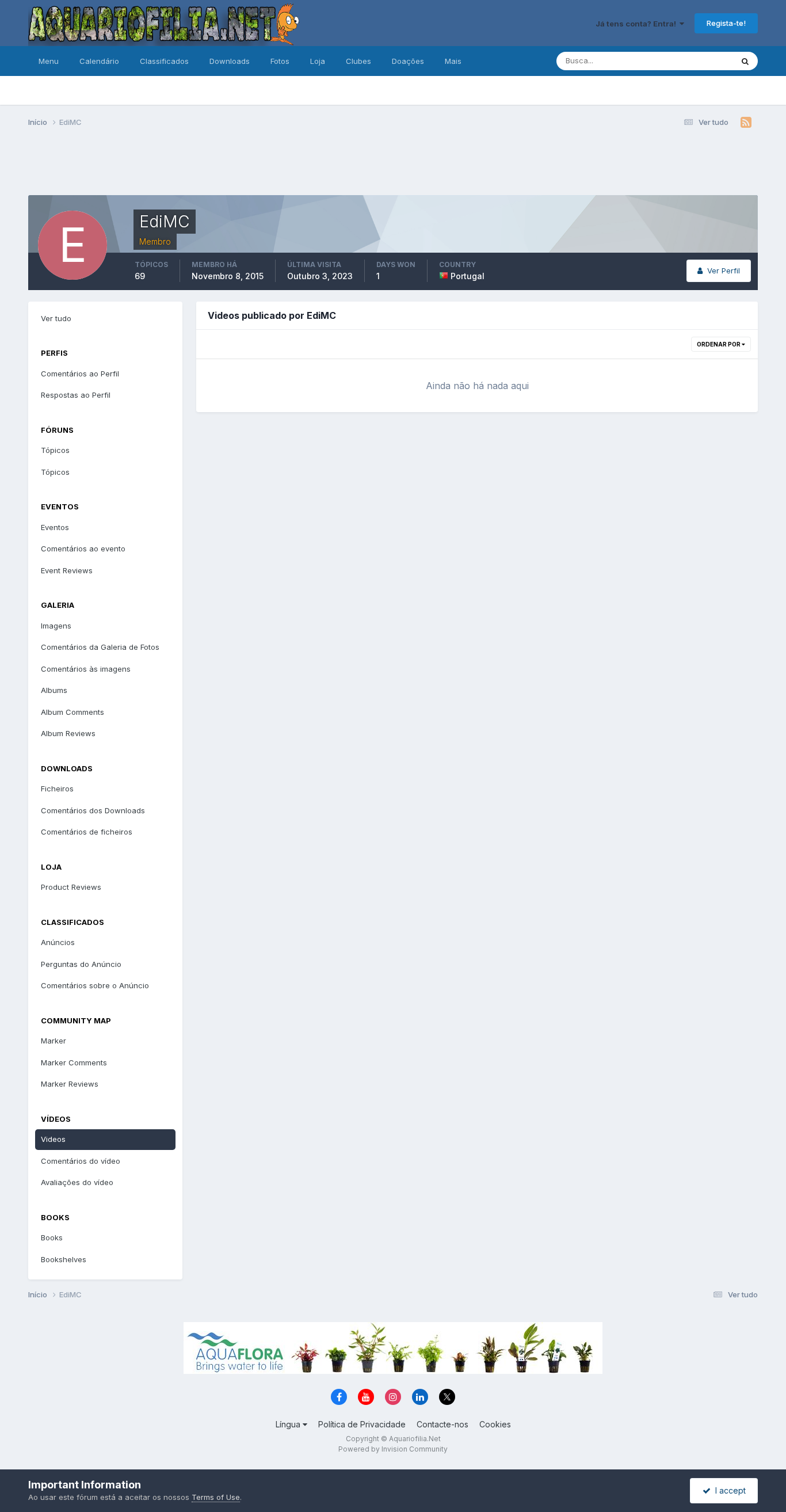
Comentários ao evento (83, 548)
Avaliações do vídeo (77, 1182)
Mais (453, 61)
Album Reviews (68, 733)
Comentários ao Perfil (80, 373)
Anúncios (58, 942)
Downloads (229, 61)
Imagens (56, 625)
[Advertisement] (393, 166)
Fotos (279, 61)
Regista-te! (726, 23)
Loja (317, 61)
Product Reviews (71, 887)
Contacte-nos (442, 1424)
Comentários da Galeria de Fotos (100, 647)
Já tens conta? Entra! (638, 23)
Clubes (358, 61)
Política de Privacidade (362, 1424)
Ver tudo (56, 318)
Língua (289, 1424)
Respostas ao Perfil (75, 394)
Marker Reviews (69, 1083)
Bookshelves (63, 1259)
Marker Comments (74, 1062)
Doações (408, 61)
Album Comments (72, 712)
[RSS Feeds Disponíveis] (746, 123)
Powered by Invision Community (393, 1449)
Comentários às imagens (86, 668)
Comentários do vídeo (80, 1161)
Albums (54, 690)
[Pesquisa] (745, 61)
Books (52, 1237)
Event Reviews (67, 570)
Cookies (495, 1424)
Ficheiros (57, 788)
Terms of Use (216, 1497)
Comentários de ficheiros (86, 831)
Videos (53, 1139)
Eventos (55, 527)
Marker (53, 1040)
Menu (49, 61)
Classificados (164, 61)
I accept (728, 1490)
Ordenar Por (719, 344)
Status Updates (691, 60)
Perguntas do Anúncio (81, 964)
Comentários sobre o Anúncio (95, 985)
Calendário (99, 61)
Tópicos (55, 450)
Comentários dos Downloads (93, 810)
